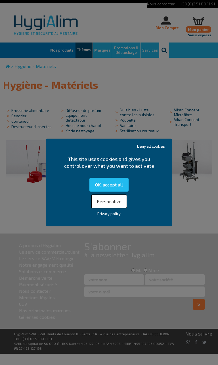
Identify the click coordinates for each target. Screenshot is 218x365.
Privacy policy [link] (109, 214)
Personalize (109, 201)
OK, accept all (109, 184)
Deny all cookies (151, 146)
